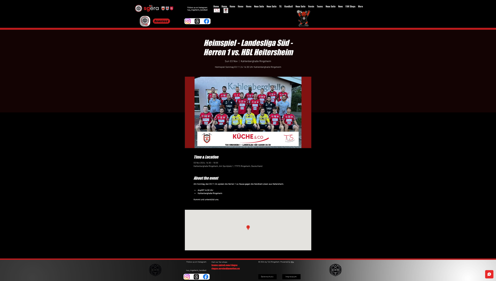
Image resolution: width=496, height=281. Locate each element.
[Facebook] (206, 21)
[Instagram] (187, 21)
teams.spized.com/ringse (224, 265)
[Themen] (197, 21)
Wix (292, 262)
